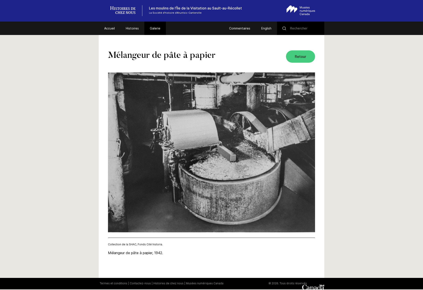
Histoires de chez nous (168, 283)
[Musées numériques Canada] (300, 10)
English (266, 28)
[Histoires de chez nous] (125, 10)
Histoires (132, 28)
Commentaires (239, 28)
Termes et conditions (113, 283)
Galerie (155, 28)
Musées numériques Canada (204, 283)
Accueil (109, 28)
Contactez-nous (140, 283)
